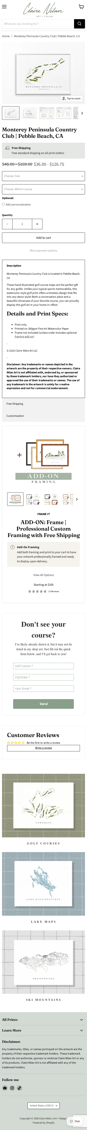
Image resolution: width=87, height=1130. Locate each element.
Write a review (43, 748)
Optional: (8, 198)
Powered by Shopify (43, 1123)
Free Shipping (14, 404)
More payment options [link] (43, 250)
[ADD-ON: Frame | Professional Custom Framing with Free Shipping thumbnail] (15, 499)
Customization (15, 416)
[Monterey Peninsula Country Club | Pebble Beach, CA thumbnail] (10, 113)
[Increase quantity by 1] (37, 224)
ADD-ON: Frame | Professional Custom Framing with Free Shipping (43, 529)
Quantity (7, 215)
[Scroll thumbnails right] (81, 113)
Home (6, 36)
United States (42, 1105)
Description (14, 266)
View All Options (43, 575)
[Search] (79, 23)
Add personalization (18, 204)
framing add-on (24, 337)
